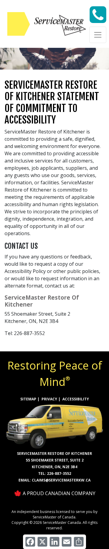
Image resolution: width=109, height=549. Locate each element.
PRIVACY (49, 399)
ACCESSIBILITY (75, 399)
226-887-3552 (59, 473)
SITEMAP (28, 399)
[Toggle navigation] (97, 35)
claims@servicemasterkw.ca (61, 480)
